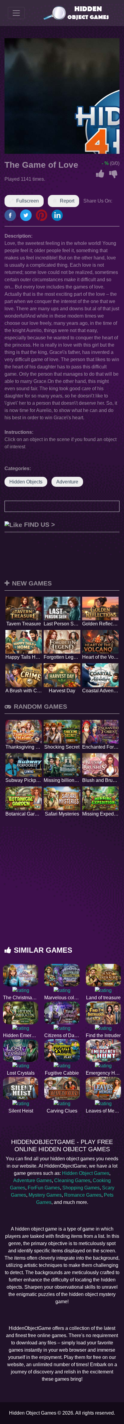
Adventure (67, 481)
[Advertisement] (62, 887)
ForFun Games (44, 1187)
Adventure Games (32, 1180)
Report (67, 200)
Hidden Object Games (85, 1173)
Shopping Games (81, 1187)
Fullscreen (27, 200)
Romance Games (82, 1195)
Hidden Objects (25, 481)
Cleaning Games (72, 1180)
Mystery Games (45, 1195)
